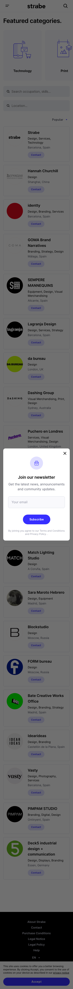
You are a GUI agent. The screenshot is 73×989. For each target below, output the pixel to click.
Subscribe (36, 519)
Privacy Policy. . (39, 533)
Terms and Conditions (52, 530)
